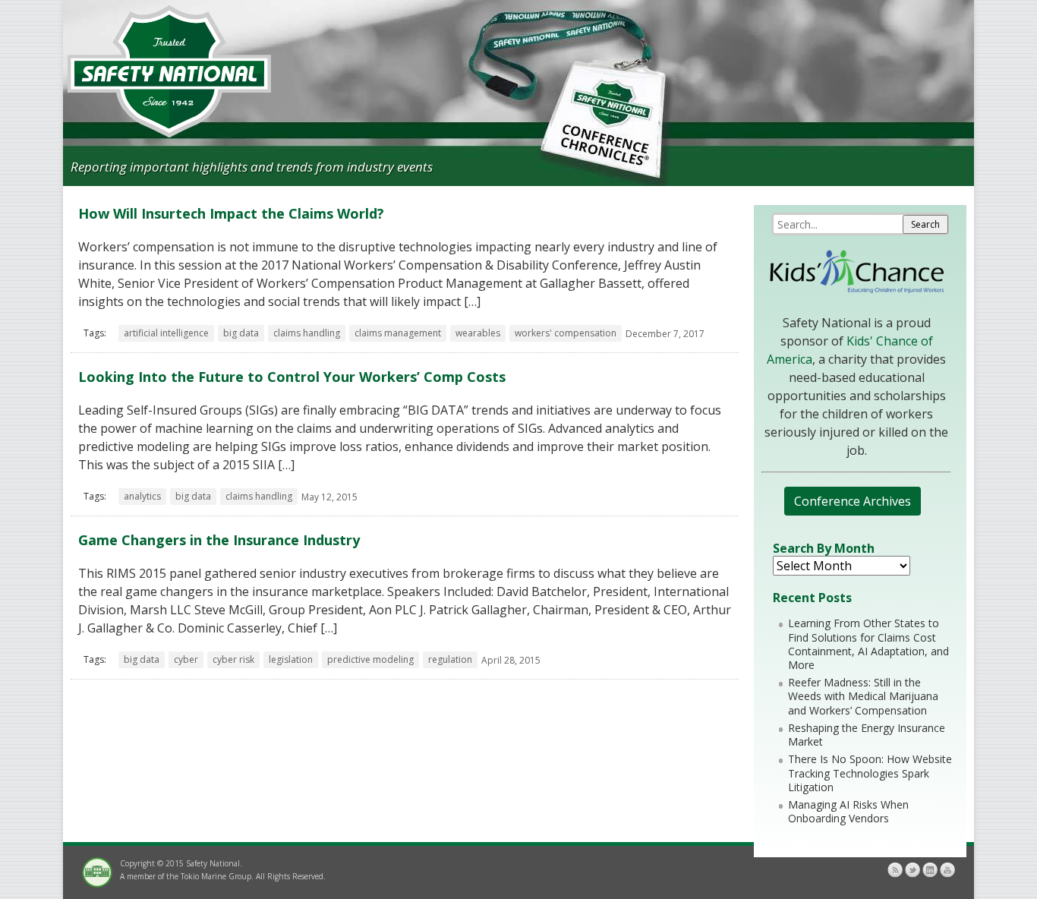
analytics (142, 496)
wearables (477, 332)
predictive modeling (370, 659)
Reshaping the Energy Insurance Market (866, 735)
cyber (186, 659)
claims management (398, 332)
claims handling (306, 332)
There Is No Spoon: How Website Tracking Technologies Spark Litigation (870, 772)
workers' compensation (565, 332)
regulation (450, 659)
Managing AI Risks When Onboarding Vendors (848, 811)
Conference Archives (852, 501)
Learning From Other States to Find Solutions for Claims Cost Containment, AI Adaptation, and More (868, 644)
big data (241, 332)
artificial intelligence (166, 332)
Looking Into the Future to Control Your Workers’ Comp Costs (292, 376)
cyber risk (233, 659)
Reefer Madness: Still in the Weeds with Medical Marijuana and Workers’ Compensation (863, 696)
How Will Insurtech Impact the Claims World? (231, 213)
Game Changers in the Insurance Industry (219, 540)
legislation (291, 659)
